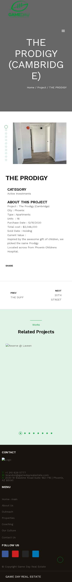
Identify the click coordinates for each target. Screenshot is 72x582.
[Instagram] (25, 554)
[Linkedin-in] (35, 554)
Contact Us (9, 537)
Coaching (7, 524)
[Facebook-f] (5, 554)
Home (30, 87)
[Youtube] (15, 554)
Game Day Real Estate (23, 576)
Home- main (9, 499)
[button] (20, 433)
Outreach (7, 511)
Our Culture (9, 530)
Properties (8, 517)
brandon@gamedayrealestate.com (27, 475)
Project (41, 87)
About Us (7, 505)
